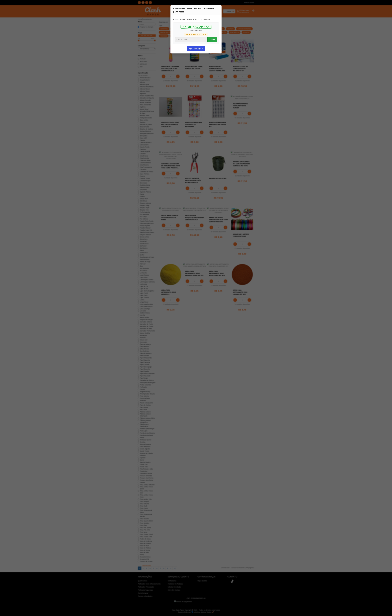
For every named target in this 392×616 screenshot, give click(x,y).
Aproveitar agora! (196, 48)
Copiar (212, 40)
